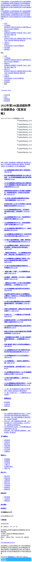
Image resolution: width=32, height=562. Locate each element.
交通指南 (7, 480)
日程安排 (7, 442)
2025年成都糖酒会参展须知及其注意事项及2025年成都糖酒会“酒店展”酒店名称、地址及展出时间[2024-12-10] (17, 185)
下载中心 (7, 464)
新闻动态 (7, 99)
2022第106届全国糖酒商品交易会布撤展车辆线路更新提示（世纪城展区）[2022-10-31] (17, 303)
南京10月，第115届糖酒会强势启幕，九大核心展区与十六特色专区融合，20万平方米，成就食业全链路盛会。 (17, 423)
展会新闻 (7, 100)
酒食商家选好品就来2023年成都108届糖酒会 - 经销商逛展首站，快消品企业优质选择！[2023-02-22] (17, 192)
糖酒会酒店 (15, 164)
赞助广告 (7, 468)
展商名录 (7, 489)
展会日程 (7, 483)
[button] (4, 90)
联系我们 (3, 508)
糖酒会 (6, 162)
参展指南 (7, 459)
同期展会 (7, 451)
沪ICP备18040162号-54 (8, 542)
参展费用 (7, 461)
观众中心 (3, 472)
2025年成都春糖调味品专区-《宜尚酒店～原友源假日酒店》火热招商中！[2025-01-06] (17, 211)
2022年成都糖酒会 (20, 166)
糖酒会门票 (23, 164)
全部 (5, 45)
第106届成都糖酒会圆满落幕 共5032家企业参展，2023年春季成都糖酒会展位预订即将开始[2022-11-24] (17, 177)
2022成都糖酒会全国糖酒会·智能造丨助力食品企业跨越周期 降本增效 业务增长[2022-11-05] (17, 260)
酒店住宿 (7, 478)
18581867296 (5, 523)
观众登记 (7, 476)
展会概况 (7, 447)
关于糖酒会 (4, 436)
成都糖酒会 (12, 162)
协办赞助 (3, 504)
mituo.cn (25, 556)
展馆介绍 (7, 482)
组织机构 (7, 440)
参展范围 (7, 446)
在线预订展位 (8, 466)
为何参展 (7, 463)
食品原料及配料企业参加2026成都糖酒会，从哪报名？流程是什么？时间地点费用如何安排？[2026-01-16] (17, 296)
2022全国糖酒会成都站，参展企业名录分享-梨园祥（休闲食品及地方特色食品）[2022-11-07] (17, 247)
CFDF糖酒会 (8, 164)
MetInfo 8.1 (11, 556)
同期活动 (7, 406)
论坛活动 (7, 449)
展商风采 (7, 487)
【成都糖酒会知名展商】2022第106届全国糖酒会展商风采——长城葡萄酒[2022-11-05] (17, 339)
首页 (5, 23)
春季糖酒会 (19, 162)
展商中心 (3, 455)
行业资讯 (7, 404)
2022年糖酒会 (9, 166)
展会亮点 (7, 444)
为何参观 (7, 485)
